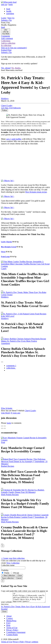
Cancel (19, 578)
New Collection (12, 563)
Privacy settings (31, 642)
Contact (9, 618)
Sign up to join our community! (14, 48)
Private (16, 573)
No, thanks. (16, 68)
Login (3, 18)
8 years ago (15, 413)
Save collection (8, 578)
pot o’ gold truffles (13, 139)
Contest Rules (12, 635)
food (8, 9)
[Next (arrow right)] (5, 428)
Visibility (4, 570)
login (10, 4)
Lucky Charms (6, 242)
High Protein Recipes (10, 494)
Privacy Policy (12, 630)
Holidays (4, 98)
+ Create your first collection (13, 558)
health (8, 11)
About (9, 616)
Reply (7, 413)
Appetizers (5, 343)
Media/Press (11, 621)
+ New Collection (8, 575)
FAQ (8, 623)
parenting (10, 13)
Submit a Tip (6, 20)
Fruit (3, 442)
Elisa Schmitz (6, 408)
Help (8, 625)
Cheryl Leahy (30, 410)
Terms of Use (11, 628)
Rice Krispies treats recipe (36, 192)
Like (3, 413)
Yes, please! (6, 68)
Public (7, 573)
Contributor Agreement (15, 632)
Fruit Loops (5, 257)
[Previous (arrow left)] (2, 428)
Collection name (8, 565)
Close (20, 575)
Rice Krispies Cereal (8, 247)
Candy (4, 268)
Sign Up (10, 18)
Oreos (3, 252)
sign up (4, 4)
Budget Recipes (7, 466)
